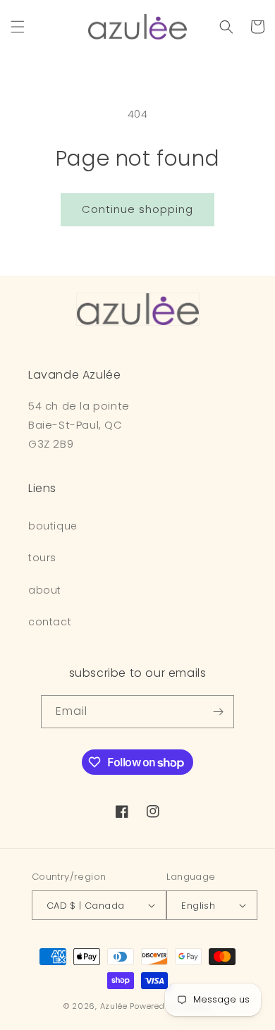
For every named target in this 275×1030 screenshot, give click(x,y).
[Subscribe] (217, 711)
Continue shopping (137, 209)
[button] (17, 26)
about (44, 590)
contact (49, 622)
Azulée (114, 1006)
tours (42, 558)
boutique (53, 526)
